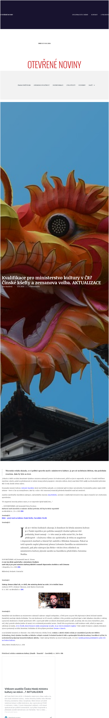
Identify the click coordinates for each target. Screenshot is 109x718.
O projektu (105, 15)
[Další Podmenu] (94, 85)
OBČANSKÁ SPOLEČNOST (41, 85)
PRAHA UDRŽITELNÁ (24, 85)
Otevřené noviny (6, 15)
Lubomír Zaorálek (27, 488)
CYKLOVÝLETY (70, 85)
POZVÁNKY (82, 85)
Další (91, 85)
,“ (46, 626)
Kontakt (94, 15)
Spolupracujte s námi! (80, 15)
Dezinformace (58, 85)
